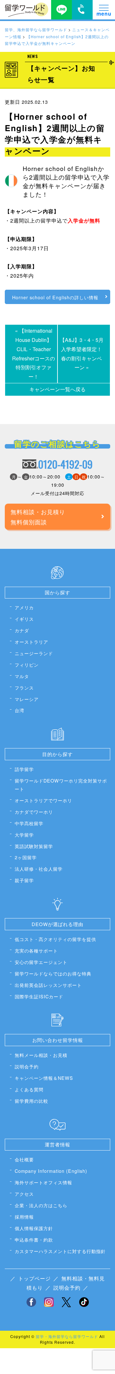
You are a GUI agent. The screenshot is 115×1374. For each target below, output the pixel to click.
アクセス (24, 1193)
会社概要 (24, 1159)
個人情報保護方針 (34, 1228)
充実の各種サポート (36, 950)
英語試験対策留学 (34, 846)
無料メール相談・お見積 (41, 1055)
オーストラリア (31, 641)
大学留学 (24, 834)
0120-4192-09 (65, 464)
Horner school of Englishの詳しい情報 (55, 297)
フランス (24, 687)
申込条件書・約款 (34, 1239)
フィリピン (27, 664)
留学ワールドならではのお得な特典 (53, 973)
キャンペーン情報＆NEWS (44, 1077)
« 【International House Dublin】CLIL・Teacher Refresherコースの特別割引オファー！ (33, 353)
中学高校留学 (29, 823)
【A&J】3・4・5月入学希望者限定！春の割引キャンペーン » (81, 353)
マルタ (22, 676)
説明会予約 (27, 1066)
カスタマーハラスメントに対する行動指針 (60, 1251)
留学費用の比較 (31, 1100)
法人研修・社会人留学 (39, 868)
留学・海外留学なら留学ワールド (67, 1336)
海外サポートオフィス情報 (43, 1182)
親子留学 (24, 880)
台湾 (19, 710)
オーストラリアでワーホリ (43, 800)
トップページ (34, 1278)
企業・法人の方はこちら (41, 1205)
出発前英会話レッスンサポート (48, 984)
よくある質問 (29, 1089)
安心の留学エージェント (41, 962)
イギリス (24, 618)
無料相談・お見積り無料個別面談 (38, 516)
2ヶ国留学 (26, 857)
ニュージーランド (34, 653)
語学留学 (24, 769)
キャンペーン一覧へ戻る (57, 389)
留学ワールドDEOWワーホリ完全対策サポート (61, 784)
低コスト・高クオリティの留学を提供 (55, 939)
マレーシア (27, 699)
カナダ (22, 630)
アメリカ (24, 607)
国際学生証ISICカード (39, 996)
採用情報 (24, 1216)
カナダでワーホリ (34, 811)
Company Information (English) (51, 1170)
